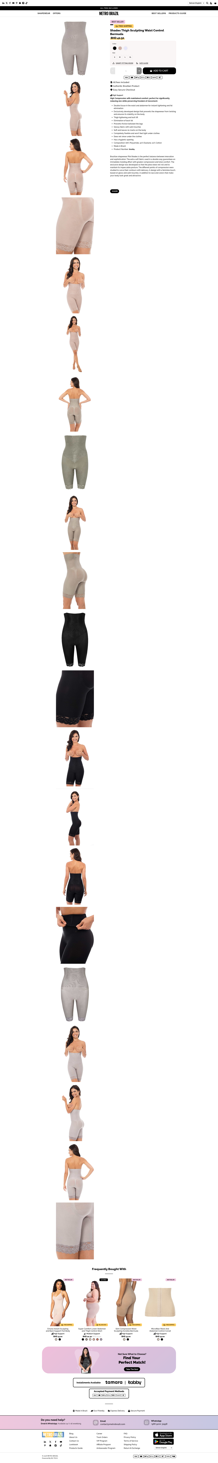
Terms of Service (131, 1441)
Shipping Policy (130, 1444)
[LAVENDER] (125, 48)
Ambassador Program (106, 1448)
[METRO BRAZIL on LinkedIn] (4, 3)
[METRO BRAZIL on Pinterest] (17, 3)
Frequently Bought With (109, 1269)
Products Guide (177, 13)
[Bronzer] (97, 1339)
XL (130, 57)
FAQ (125, 1434)
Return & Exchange (132, 1448)
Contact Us (74, 1441)
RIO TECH (54, 1458)
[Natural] (56, 1339)
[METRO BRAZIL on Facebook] (10, 3)
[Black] (114, 48)
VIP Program (102, 1441)
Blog (71, 1434)
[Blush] (120, 48)
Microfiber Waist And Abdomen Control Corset (160, 1330)
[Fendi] (86, 1339)
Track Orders (102, 1437)
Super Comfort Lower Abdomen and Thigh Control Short (92, 1330)
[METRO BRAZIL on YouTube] (14, 3)
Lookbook (73, 1444)
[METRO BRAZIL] (109, 13)
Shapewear (44, 13)
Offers (57, 13)
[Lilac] (101, 1339)
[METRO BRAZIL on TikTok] (27, 3)
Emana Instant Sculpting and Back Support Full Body (58, 1330)
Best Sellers (159, 13)
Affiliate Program (104, 1444)
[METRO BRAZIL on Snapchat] (20, 3)
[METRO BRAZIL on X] (7, 3)
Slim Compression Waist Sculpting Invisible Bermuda (126, 1330)
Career (99, 1434)
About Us (73, 1437)
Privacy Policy (130, 1437)
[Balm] (93, 1339)
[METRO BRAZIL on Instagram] (23, 3)
